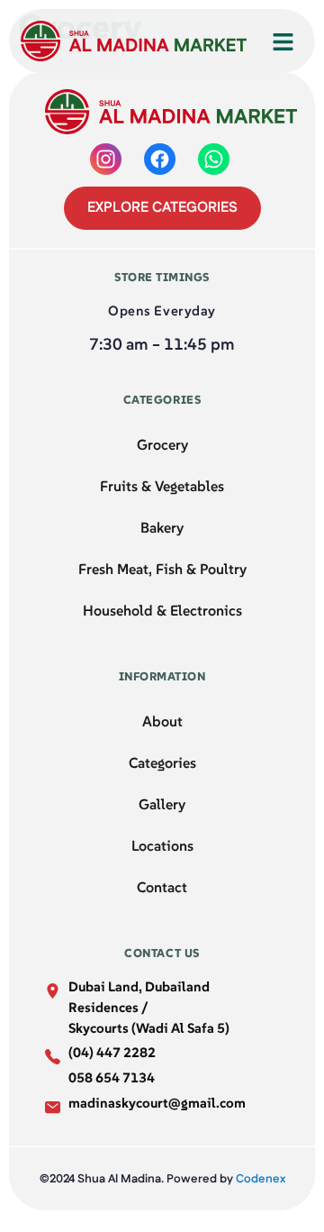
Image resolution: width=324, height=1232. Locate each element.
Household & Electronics (162, 610)
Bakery (162, 527)
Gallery (162, 804)
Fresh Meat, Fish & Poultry (162, 569)
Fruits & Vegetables (162, 486)
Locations (162, 845)
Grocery (162, 444)
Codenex (260, 1179)
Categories (162, 762)
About (162, 721)
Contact (162, 887)
